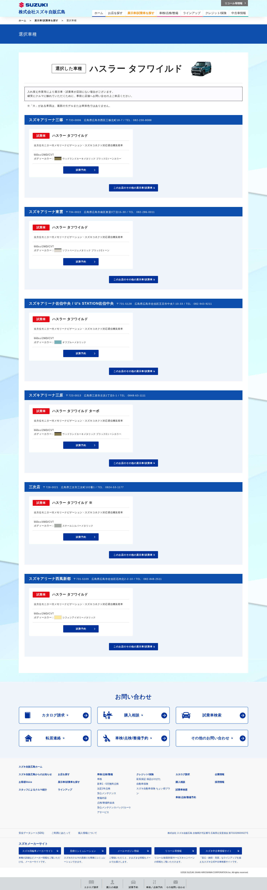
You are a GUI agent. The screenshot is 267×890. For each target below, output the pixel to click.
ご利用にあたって (61, 833)
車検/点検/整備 (105, 774)
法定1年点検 (103, 788)
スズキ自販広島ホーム (30, 766)
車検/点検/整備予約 (186, 797)
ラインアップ (65, 789)
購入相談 (180, 782)
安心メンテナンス (106, 793)
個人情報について (87, 833)
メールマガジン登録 (128, 851)
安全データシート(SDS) (31, 833)
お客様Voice (25, 782)
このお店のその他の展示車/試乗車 (133, 187)
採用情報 (219, 782)
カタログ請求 (183, 774)
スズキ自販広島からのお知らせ (35, 774)
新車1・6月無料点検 (108, 783)
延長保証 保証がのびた (148, 779)
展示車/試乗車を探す (46, 20)
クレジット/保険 (145, 774)
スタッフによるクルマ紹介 (33, 789)
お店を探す (64, 774)
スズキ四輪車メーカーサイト (37, 851)
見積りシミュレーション (83, 851)
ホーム (22, 20)
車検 (99, 779)
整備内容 (102, 798)
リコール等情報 (173, 851)
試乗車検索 (181, 789)
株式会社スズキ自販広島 (42, 11)
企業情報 (219, 774)
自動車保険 (142, 783)
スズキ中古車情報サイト (219, 851)
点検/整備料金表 (105, 802)
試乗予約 (81, 170)
